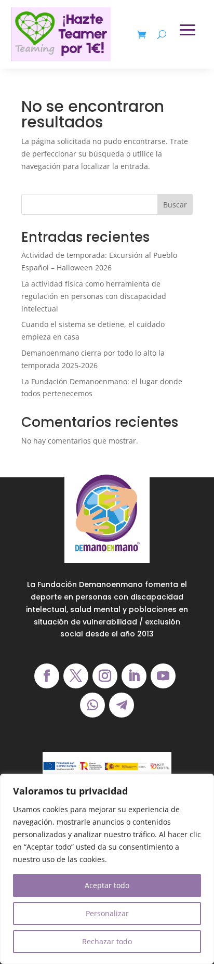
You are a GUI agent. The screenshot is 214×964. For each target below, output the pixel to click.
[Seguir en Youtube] (163, 675)
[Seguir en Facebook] (46, 675)
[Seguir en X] (75, 675)
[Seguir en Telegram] (121, 705)
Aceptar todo (107, 885)
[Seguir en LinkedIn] (134, 675)
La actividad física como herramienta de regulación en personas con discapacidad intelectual (93, 296)
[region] (107, 869)
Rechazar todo (107, 941)
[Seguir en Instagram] (104, 675)
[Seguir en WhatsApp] (92, 705)
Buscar (175, 205)
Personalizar (107, 913)
